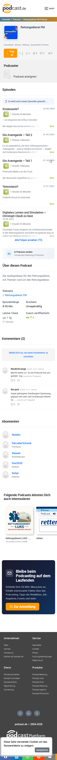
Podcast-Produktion (40, 693)
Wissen (18, 44)
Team (6, 645)
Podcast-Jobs (38, 678)
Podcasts (17, 19)
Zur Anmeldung (24, 606)
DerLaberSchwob (21, 443)
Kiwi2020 (17, 463)
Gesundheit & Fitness (40, 44)
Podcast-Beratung (39, 674)
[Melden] (18, 380)
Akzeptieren (42, 749)
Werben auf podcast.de (13, 656)
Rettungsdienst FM (16, 295)
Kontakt (35, 649)
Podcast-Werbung (39, 686)
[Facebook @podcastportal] (37, 713)
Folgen (12, 53)
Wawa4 (16, 453)
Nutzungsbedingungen (42, 656)
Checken (9, 321)
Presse (35, 652)
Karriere (7, 649)
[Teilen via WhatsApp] (27, 757)
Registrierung (9, 686)
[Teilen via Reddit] (38, 757)
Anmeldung (9, 689)
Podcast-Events (10, 682)
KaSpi (15, 473)
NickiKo (16, 434)
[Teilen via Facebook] (5, 757)
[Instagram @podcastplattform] (20, 713)
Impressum (8, 652)
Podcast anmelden (11, 674)
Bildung (25, 44)
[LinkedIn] (29, 713)
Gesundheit (8, 44)
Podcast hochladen (12, 678)
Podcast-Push (38, 682)
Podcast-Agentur (39, 689)
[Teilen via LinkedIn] (16, 757)
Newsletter (36, 645)
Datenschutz (37, 660)
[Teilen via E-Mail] (49, 757)
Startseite (6, 19)
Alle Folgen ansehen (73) (28, 240)
